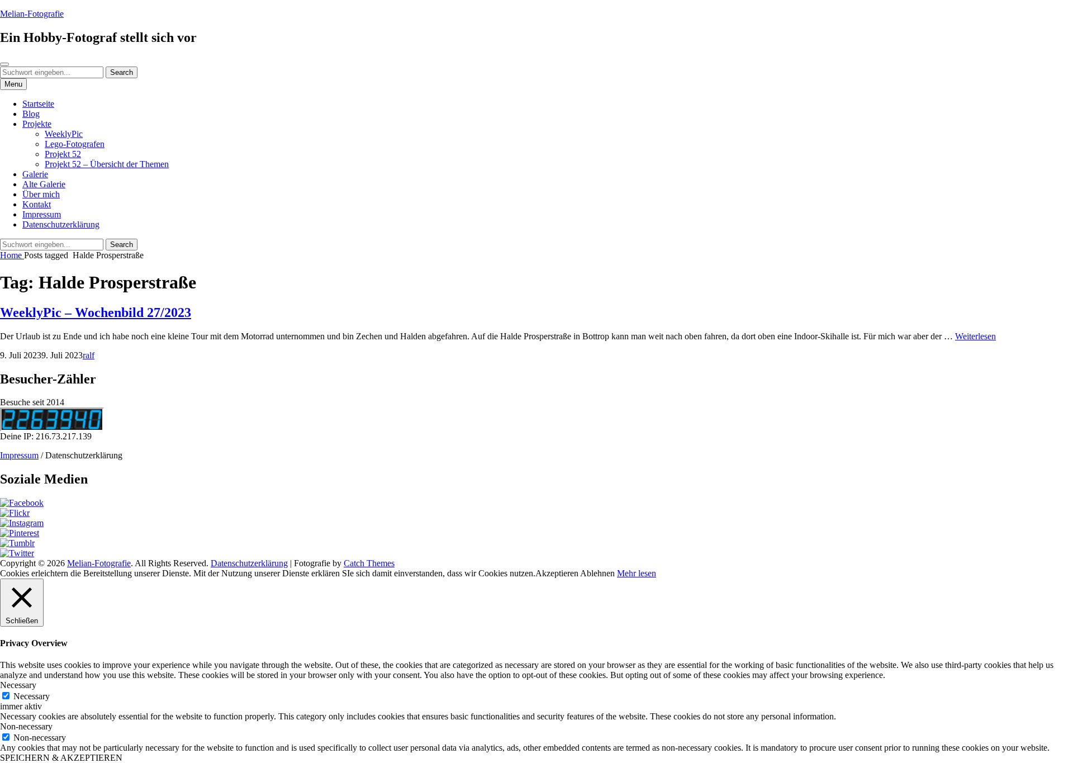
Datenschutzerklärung (60, 224)
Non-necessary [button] (26, 726)
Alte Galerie (43, 184)
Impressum (41, 214)
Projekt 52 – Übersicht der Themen (107, 164)
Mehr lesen (636, 573)
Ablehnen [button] (597, 573)
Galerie (35, 174)
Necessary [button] (18, 685)
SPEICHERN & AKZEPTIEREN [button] (61, 757)
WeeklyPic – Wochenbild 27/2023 (95, 312)
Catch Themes (369, 563)
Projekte (36, 124)
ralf (88, 355)
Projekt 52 (63, 154)
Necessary (31, 696)
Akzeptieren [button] (556, 573)
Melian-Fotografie (32, 13)
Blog (31, 114)
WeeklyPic (64, 134)
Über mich (41, 194)
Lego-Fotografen (75, 144)
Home (12, 255)
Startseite (38, 103)
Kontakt (36, 204)
